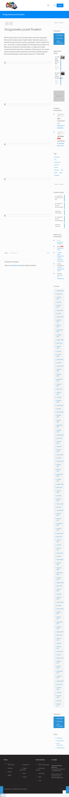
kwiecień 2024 (59, 401)
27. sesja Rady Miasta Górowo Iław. (59, 197)
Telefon (10, 775)
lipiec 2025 (59, 343)
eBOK (39, 777)
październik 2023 (60, 426)
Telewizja (10, 768)
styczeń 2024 (60, 412)
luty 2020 (59, 605)
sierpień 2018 (60, 681)
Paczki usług (11, 764)
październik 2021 (60, 524)
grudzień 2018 (59, 662)
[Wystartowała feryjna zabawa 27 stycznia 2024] (1, 789)
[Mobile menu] (48, 5)
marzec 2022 (60, 504)
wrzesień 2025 (59, 335)
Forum (24, 773)
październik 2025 (60, 330)
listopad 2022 (59, 470)
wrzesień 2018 (59, 676)
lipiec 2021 (59, 536)
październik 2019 (60, 622)
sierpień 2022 (60, 484)
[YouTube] (62, 789)
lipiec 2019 (59, 635)
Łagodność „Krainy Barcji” (58, 212)
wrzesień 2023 (59, 430)
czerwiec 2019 (59, 639)
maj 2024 (59, 397)
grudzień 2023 (59, 416)
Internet (10, 771)
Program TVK (25, 764)
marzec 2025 (60, 359)
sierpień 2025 (60, 340)
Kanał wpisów (60, 740)
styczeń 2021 (60, 559)
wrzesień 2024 (59, 385)
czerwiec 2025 (59, 347)
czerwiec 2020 (59, 590)
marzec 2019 (60, 651)
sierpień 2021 (60, 533)
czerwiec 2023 (59, 442)
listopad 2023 (59, 421)
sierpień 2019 (60, 632)
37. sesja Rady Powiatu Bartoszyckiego (59, 218)
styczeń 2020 (60, 608)
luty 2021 (59, 556)
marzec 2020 (60, 602)
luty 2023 (59, 458)
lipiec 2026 (59, 294)
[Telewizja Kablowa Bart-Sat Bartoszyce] (12, 5)
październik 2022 (60, 475)
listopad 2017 (59, 704)
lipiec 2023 (59, 438)
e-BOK (60, 5)
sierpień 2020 (60, 582)
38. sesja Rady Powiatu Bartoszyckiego (59, 205)
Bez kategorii (60, 35)
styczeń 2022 (60, 510)
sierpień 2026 (60, 290)
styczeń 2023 (60, 461)
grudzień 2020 (59, 563)
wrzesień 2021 (59, 529)
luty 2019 (59, 654)
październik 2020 (60, 573)
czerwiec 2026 (59, 298)
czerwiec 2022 (59, 491)
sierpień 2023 (60, 435)
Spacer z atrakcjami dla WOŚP (60, 269)
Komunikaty (60, 38)
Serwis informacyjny (60, 42)
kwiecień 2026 (59, 306)
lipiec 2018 (59, 684)
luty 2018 (59, 700)
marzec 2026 (60, 310)
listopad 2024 (59, 375)
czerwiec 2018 (59, 688)
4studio (25, 789)
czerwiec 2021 (59, 540)
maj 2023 (59, 446)
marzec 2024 (60, 405)
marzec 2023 (60, 454)
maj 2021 (59, 545)
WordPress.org (60, 748)
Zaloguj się (59, 738)
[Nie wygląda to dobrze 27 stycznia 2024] (67, 789)
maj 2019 (59, 643)
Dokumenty (41, 773)
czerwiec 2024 (59, 393)
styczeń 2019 (60, 658)
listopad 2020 (59, 568)
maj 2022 (59, 495)
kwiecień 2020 (59, 598)
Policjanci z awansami (58, 225)
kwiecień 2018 (59, 696)
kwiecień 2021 (59, 549)
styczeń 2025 (60, 366)
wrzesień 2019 (59, 627)
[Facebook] (60, 789)
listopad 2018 (59, 667)
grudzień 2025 (59, 320)
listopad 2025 (59, 325)
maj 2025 (59, 351)
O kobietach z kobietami (60, 125)
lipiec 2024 (59, 389)
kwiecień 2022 (59, 499)
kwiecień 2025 (59, 355)
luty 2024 (59, 408)
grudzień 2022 (59, 465)
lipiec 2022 (59, 487)
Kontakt (24, 777)
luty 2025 (59, 362)
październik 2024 (60, 380)
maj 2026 (59, 302)
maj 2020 (59, 594)
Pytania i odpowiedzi (43, 764)
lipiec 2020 (59, 586)
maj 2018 (59, 692)
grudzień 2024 (59, 370)
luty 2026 (59, 313)
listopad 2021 (59, 519)
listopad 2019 (59, 617)
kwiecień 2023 (59, 450)
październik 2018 (60, 672)
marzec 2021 (60, 553)
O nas (39, 780)
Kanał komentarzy (60, 744)
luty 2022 (59, 507)
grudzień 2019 (59, 612)
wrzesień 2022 (59, 480)
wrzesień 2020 (59, 578)
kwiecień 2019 (59, 647)
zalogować (15, 265)
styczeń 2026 (60, 316)
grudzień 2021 (59, 514)
